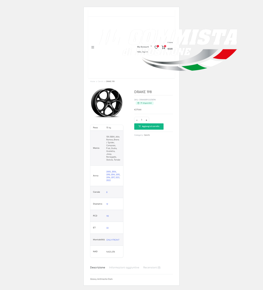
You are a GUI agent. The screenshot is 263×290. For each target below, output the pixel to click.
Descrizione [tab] (97, 267)
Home (92, 81)
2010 (108, 175)
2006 (114, 172)
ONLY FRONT (113, 240)
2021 (117, 177)
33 (107, 228)
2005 (108, 172)
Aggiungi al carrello (150, 126)
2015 (118, 175)
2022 (108, 180)
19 (107, 204)
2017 (113, 177)
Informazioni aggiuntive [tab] (124, 267)
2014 (113, 175)
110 (107, 216)
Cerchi (100, 81)
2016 (108, 177)
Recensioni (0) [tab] (151, 267)
